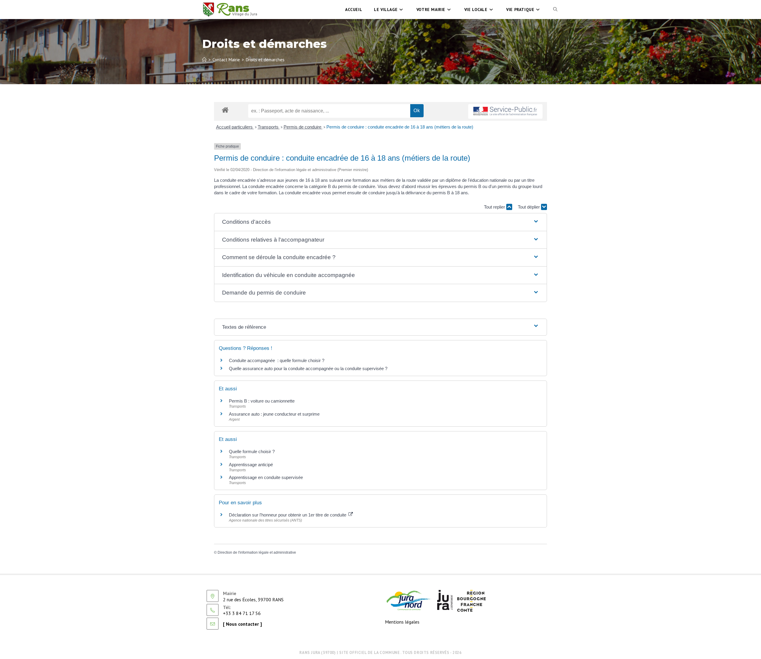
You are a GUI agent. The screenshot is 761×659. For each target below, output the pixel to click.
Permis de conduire (303, 126)
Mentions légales (402, 622)
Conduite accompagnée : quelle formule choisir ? (276, 360)
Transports (269, 126)
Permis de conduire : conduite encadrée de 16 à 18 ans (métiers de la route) (399, 126)
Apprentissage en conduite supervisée (266, 477)
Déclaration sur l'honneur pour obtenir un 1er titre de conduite (288, 514)
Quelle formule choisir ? (252, 451)
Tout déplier (529, 206)
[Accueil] (204, 59)
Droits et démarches (265, 59)
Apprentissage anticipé (251, 464)
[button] (380, 222)
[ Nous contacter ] (242, 624)
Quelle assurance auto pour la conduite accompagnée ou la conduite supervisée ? (308, 368)
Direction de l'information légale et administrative (257, 552)
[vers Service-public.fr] (505, 111)
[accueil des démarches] (225, 109)
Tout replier (495, 206)
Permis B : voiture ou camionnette (262, 400)
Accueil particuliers (235, 126)
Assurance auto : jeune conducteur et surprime (274, 414)
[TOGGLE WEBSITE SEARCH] (555, 9)
